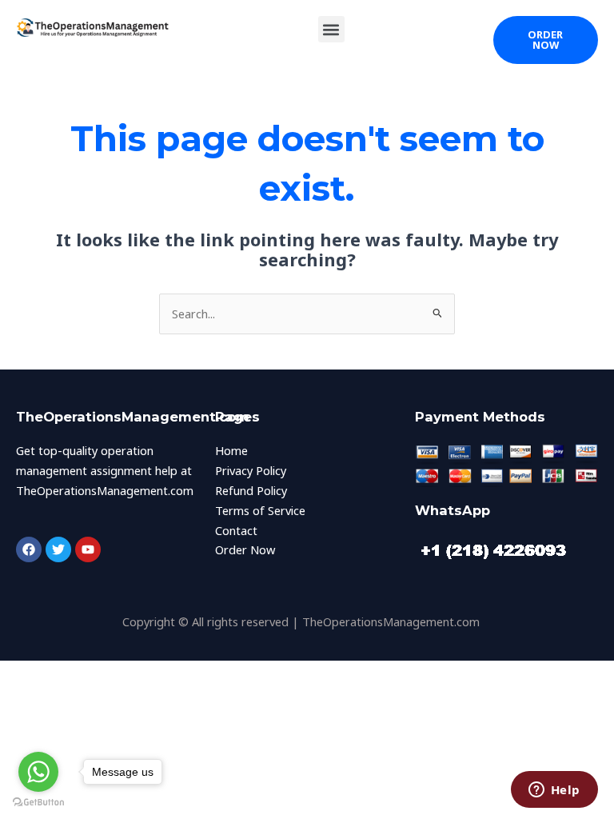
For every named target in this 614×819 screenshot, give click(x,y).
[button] (331, 29)
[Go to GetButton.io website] (38, 802)
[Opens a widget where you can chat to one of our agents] (554, 791)
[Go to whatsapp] (38, 772)
